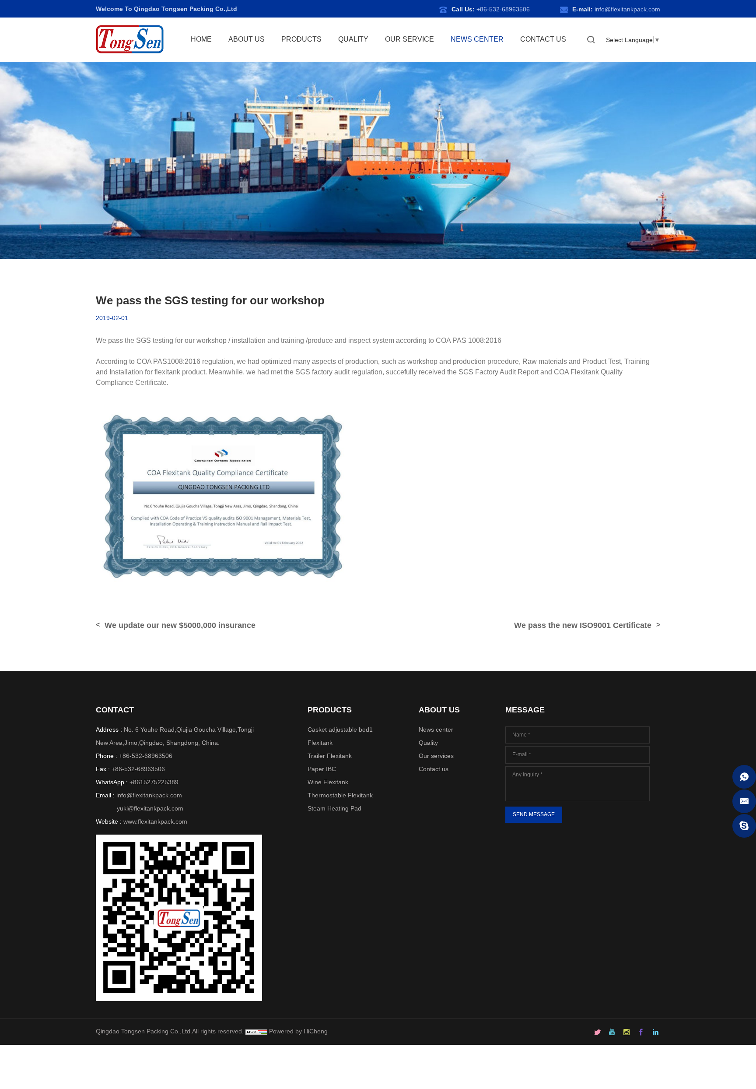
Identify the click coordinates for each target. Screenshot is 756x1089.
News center (436, 729)
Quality (428, 742)
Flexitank (320, 742)
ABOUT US (246, 39)
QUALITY (353, 39)
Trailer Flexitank (330, 755)
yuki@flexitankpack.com (150, 808)
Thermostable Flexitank (340, 795)
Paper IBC (322, 768)
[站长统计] (256, 1031)
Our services (436, 755)
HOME (201, 39)
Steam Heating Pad (334, 808)
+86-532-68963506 (503, 9)
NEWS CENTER (477, 39)
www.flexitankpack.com (155, 821)
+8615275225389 (154, 782)
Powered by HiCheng (298, 1031)
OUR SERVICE (409, 39)
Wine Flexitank (328, 782)
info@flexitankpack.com (627, 9)
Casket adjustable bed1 (340, 729)
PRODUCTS (301, 39)
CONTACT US (543, 39)
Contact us (433, 768)
